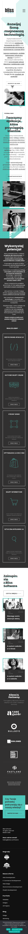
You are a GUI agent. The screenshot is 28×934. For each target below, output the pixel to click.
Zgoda (8, 929)
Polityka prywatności (14, 931)
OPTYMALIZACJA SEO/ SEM (14, 453)
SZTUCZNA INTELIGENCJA (14, 529)
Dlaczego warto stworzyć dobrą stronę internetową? (15, 618)
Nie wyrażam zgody (17, 929)
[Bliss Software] (9, 10)
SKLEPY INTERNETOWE (14, 492)
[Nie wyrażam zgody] (26, 927)
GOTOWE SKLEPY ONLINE (14, 375)
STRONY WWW (14, 414)
